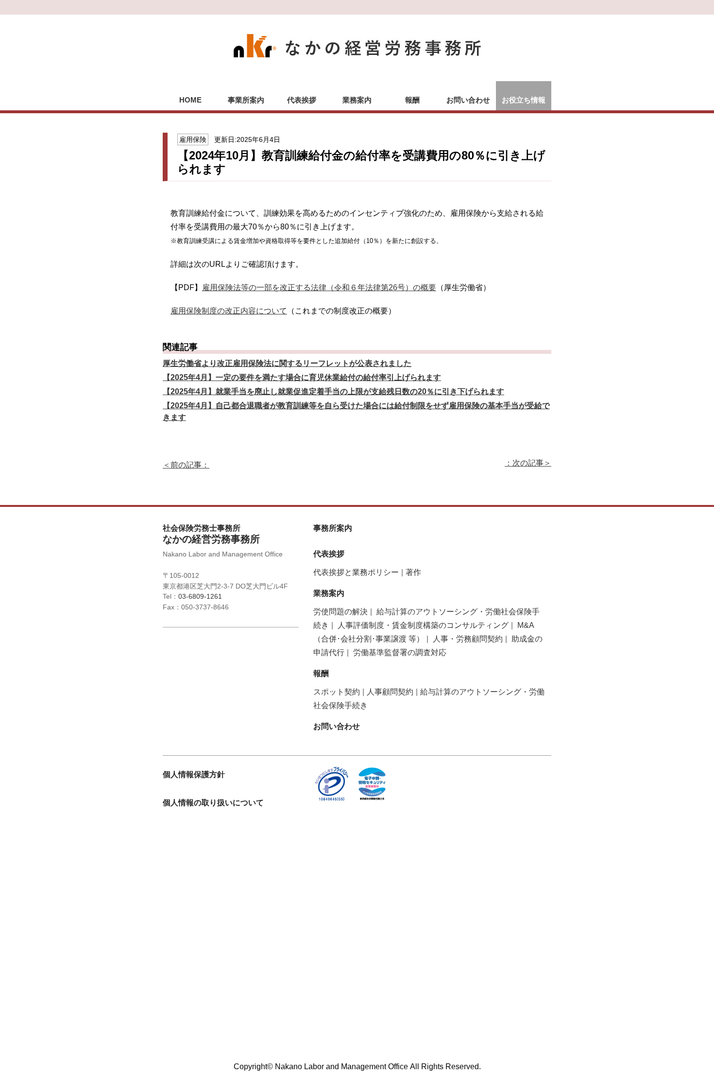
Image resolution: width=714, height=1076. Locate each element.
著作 (413, 572)
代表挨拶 (301, 100)
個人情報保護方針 (194, 774)
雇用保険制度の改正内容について (228, 311)
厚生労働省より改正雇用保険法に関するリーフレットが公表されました (287, 363)
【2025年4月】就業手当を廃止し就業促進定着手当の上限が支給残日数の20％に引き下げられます (333, 391)
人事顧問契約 (390, 692)
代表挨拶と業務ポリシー (356, 572)
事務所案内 (332, 528)
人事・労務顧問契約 (468, 639)
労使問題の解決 (340, 611)
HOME (190, 100)
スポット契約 (336, 692)
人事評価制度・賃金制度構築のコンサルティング (423, 625)
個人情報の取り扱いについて (213, 802)
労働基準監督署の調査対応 (399, 652)
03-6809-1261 (200, 596)
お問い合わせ (468, 100)
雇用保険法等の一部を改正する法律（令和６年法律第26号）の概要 (319, 287)
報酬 (412, 100)
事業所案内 (246, 100)
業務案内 (357, 100)
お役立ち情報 (523, 100)
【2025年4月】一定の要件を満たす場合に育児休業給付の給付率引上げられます (302, 377)
